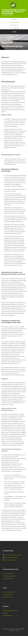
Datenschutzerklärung (7, 615)
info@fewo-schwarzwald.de (14, 22)
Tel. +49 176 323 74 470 (14, 25)
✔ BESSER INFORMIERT (8, 578)
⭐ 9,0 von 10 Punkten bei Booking (10, 557)
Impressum (5, 613)
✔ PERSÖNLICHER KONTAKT (9, 576)
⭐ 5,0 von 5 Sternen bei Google (10, 560)
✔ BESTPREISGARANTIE (8, 573)
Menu (14, 31)
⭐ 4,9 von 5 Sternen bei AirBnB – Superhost (12, 554)
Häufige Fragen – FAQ (7, 597)
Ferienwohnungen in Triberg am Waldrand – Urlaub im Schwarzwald (14, 12)
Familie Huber (14, 19)
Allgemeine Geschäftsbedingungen (10, 610)
